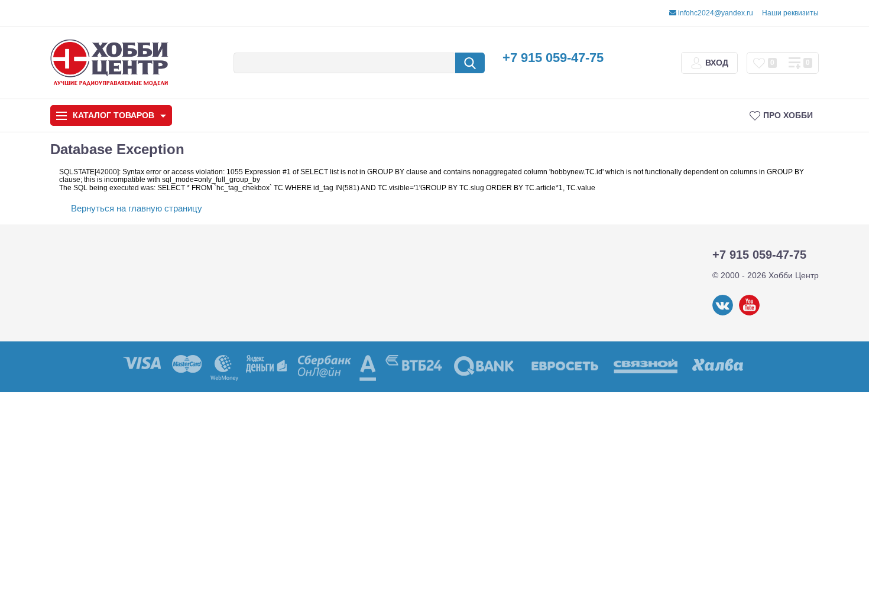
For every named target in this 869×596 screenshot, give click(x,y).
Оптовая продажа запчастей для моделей (119, 517)
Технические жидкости (107, 452)
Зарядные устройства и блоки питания (122, 396)
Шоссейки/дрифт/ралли (270, 447)
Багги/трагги (423, 447)
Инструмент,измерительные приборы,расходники (118, 481)
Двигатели (82, 427)
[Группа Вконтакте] (722, 313)
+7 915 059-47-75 (553, 57)
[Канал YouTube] (749, 313)
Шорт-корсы (729, 219)
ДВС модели (729, 447)
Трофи (576, 219)
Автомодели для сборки (270, 219)
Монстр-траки (576, 447)
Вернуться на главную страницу (136, 208)
